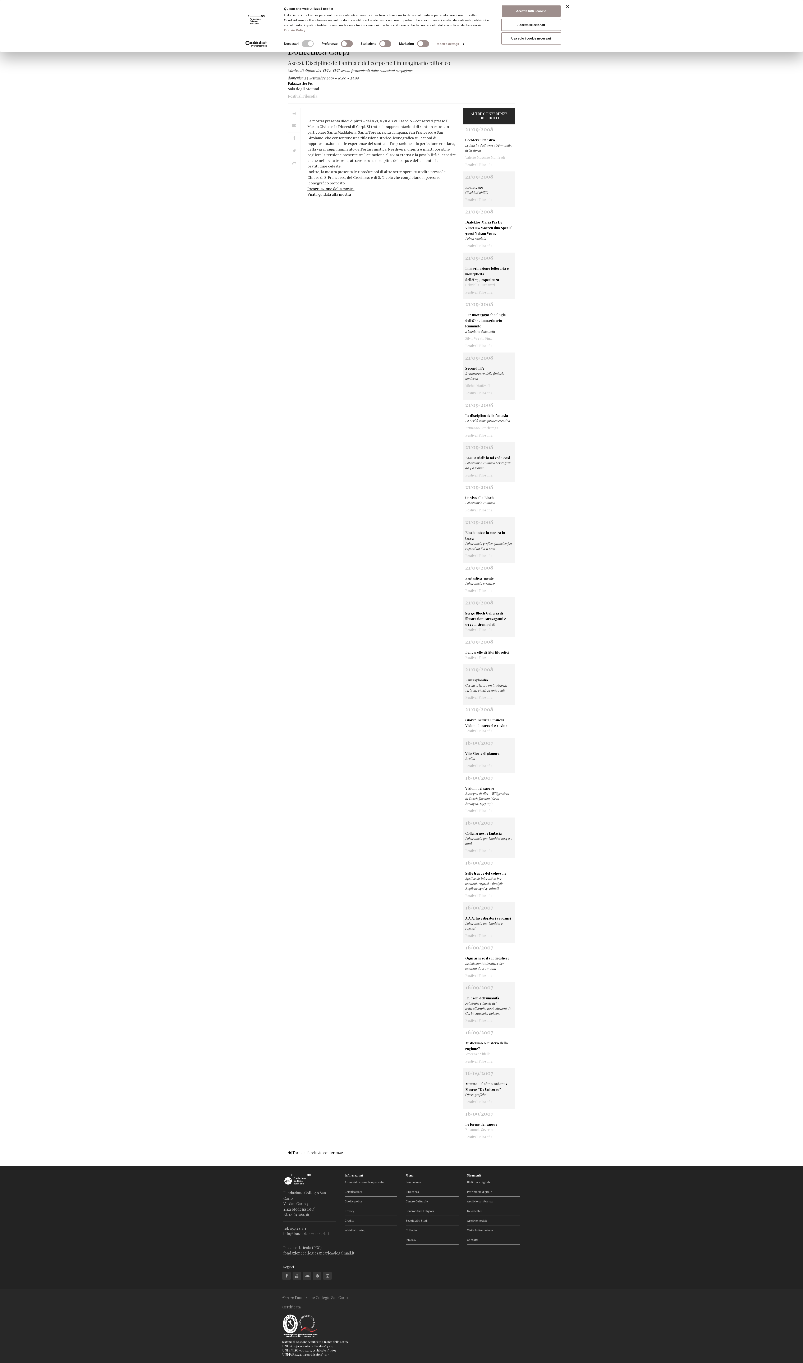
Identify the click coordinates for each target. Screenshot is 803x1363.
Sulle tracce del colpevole (485, 873)
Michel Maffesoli (477, 385)
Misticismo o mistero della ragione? (486, 1046)
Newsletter (474, 1211)
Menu (409, 1175)
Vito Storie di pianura (482, 753)
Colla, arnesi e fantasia (483, 833)
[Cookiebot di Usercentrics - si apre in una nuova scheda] (256, 44)
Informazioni (354, 1175)
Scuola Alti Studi (416, 1220)
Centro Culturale (417, 1201)
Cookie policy (353, 1201)
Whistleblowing (355, 1230)
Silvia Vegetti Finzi (478, 338)
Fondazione (413, 1182)
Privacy (349, 1211)
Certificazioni (353, 1192)
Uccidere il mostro (480, 140)
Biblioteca (412, 1192)
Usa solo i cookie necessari (531, 38)
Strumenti (474, 1175)
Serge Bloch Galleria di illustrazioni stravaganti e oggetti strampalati (485, 619)
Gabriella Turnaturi (480, 285)
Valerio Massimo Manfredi (485, 157)
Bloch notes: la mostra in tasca (485, 535)
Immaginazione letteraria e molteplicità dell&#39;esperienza (487, 274)
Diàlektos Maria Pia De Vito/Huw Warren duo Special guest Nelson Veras (489, 228)
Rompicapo (474, 187)
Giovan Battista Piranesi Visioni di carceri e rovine (486, 723)
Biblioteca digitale (479, 1182)
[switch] (347, 43)
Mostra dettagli (448, 44)
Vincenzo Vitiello (478, 1054)
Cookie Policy (295, 30)
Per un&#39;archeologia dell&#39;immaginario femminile (485, 320)
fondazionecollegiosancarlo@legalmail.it (318, 1253)
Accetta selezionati (531, 25)
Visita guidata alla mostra (329, 194)
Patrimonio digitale (479, 1192)
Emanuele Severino (480, 1129)
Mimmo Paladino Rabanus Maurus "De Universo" (486, 1087)
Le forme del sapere (481, 1124)
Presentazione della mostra (330, 188)
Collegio (411, 1230)
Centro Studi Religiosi (420, 1211)
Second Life (474, 368)
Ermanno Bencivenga (481, 428)
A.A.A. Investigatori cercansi (488, 918)
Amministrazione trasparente (364, 1182)
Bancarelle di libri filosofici (487, 652)
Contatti (472, 1240)
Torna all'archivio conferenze (317, 1152)
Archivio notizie (477, 1220)
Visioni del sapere (479, 788)
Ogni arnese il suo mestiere (487, 958)
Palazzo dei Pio (300, 83)
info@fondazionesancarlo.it (307, 1233)
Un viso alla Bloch (479, 498)
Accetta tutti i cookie (531, 11)
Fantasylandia (476, 680)
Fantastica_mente (479, 578)
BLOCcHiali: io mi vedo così (487, 458)
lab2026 (411, 1240)
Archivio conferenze (480, 1201)
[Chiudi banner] (567, 6)
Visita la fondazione (480, 1230)
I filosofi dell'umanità (482, 998)
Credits (349, 1220)
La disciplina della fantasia (486, 415)
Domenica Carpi (318, 51)
